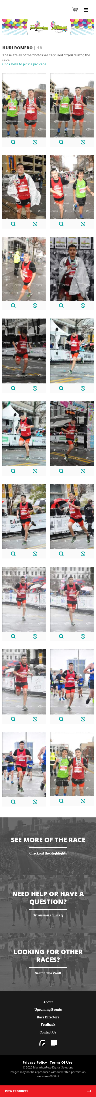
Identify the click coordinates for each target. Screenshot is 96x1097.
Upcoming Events (48, 1009)
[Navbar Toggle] (85, 10)
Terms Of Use (61, 1062)
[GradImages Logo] (26, 14)
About (48, 1002)
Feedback (48, 1024)
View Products (16, 1091)
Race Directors (48, 1017)
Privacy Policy (35, 1062)
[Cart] (75, 9)
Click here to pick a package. (24, 64)
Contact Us (48, 1032)
